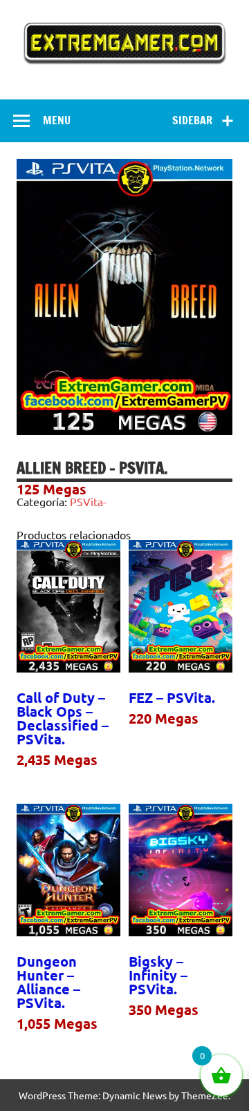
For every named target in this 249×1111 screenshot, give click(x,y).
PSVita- (88, 501)
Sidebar (192, 120)
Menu (57, 120)
